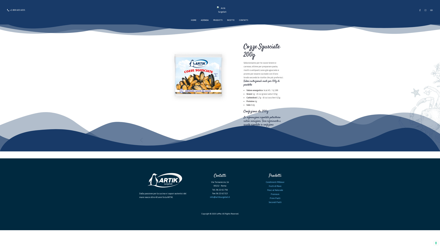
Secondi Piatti (275, 202)
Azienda (205, 20)
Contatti (243, 20)
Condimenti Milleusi (275, 182)
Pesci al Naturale (275, 190)
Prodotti (218, 20)
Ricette (231, 20)
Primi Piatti (275, 198)
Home (193, 20)
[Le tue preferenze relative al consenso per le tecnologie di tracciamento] (436, 243)
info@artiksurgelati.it (220, 197)
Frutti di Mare (275, 186)
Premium (275, 194)
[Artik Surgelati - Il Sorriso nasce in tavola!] (219, 10)
